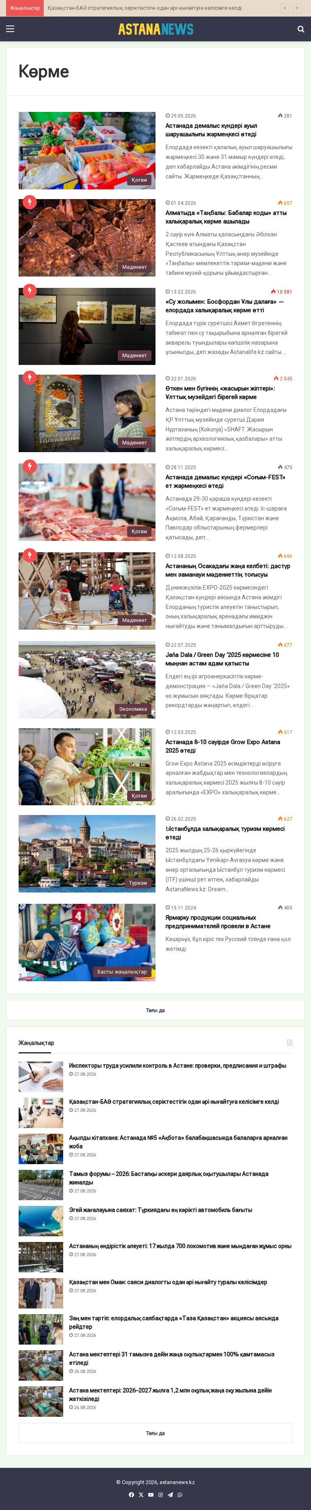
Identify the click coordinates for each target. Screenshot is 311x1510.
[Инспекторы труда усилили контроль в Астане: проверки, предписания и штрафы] (41, 1077)
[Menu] (10, 32)
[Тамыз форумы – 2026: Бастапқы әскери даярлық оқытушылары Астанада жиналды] (41, 1185)
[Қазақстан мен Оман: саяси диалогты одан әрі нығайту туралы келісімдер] (41, 1293)
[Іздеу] (301, 32)
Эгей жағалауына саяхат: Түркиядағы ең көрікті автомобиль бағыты (160, 1210)
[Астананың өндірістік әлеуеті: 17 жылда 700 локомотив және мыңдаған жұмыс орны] (41, 1257)
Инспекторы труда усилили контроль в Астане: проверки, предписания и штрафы (177, 1065)
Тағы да (155, 1433)
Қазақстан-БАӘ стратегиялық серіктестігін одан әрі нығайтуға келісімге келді (174, 1101)
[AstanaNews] (155, 29)
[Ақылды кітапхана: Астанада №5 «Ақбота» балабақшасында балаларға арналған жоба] (41, 1149)
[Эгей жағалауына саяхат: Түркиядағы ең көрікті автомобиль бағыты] (41, 1221)
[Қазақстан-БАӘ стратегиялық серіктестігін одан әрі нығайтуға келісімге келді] (41, 1113)
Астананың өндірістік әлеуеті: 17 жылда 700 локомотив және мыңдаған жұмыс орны (180, 1246)
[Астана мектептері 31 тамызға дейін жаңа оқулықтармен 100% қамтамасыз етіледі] (41, 1365)
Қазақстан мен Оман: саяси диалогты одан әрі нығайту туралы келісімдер (168, 1282)
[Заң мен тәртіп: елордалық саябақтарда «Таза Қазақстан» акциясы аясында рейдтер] (41, 1329)
